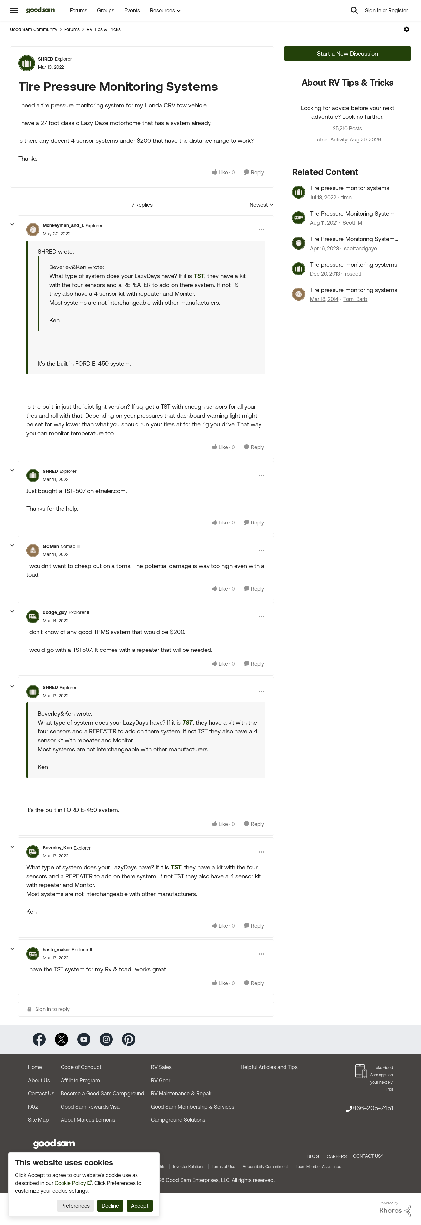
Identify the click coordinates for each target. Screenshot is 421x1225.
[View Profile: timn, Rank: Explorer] (298, 192)
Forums (72, 29)
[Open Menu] (406, 29)
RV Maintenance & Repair (181, 1093)
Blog (313, 1156)
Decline (110, 1206)
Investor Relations (188, 1166)
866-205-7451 (372, 1107)
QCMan (51, 546)
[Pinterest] (128, 1038)
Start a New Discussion (347, 53)
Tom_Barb (355, 299)
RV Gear (160, 1080)
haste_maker (56, 949)
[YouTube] (84, 1038)
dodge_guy (55, 612)
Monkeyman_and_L (63, 225)
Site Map (38, 1120)
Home (35, 1067)
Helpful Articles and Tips (269, 1067)
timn (346, 197)
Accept (139, 1206)
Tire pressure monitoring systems (353, 264)
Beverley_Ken (57, 847)
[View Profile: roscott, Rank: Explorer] (298, 268)
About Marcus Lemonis (88, 1120)
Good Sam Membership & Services (192, 1107)
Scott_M (352, 223)
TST (199, 275)
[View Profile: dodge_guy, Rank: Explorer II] (32, 616)
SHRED (45, 59)
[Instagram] (106, 1038)
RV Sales (161, 1067)
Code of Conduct (81, 1067)
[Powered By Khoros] (395, 1209)
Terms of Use (223, 1166)
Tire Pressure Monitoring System (352, 213)
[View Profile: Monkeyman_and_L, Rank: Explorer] (32, 229)
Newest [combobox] (262, 205)
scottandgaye (360, 248)
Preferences (75, 1206)
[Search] (354, 10)
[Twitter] (61, 1038)
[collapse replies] (12, 225)
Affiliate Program (80, 1080)
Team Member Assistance (318, 1166)
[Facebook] (39, 1038)
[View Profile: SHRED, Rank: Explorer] (26, 63)
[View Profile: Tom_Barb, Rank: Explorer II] (298, 294)
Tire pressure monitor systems (349, 187)
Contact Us (41, 1093)
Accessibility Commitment (265, 1166)
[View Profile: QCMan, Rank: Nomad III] (32, 550)
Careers (337, 1156)
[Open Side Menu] (14, 10)
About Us (39, 1080)
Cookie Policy (70, 1183)
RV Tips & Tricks (104, 29)
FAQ (33, 1107)
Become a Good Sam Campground (102, 1093)
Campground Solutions (178, 1120)
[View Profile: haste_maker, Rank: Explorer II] (32, 953)
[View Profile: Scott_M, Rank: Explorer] (298, 217)
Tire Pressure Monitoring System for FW (352, 238)
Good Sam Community (33, 29)
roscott (353, 274)
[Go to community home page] (40, 10)
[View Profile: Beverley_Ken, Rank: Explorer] (32, 851)
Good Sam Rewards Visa (90, 1107)
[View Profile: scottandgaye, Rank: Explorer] (298, 243)
